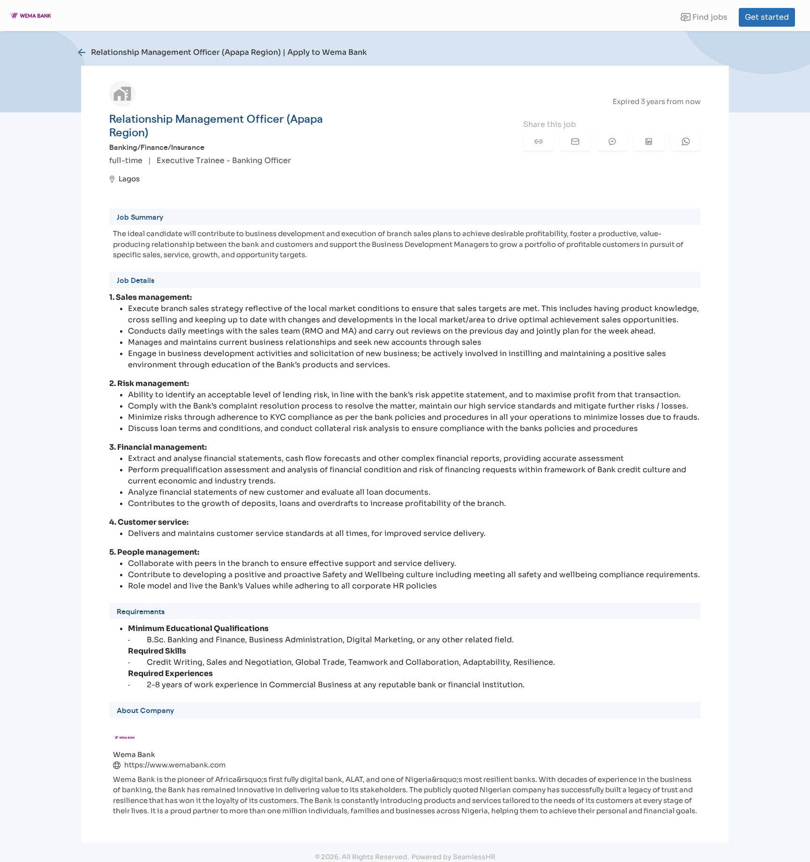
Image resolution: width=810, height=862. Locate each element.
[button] (538, 141)
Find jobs (704, 19)
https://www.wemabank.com (175, 764)
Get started (767, 17)
